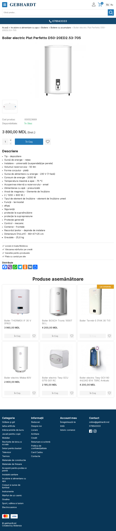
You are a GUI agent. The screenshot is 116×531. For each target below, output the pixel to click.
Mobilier (6, 438)
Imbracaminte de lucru (13, 430)
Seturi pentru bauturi (12, 448)
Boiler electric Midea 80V (17, 377)
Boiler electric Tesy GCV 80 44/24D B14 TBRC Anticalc (94, 379)
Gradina (5, 499)
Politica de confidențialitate (39, 447)
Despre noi (36, 426)
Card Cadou (37, 452)
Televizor (6, 452)
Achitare (35, 434)
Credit (34, 438)
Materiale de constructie (14, 460)
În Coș (29, 141)
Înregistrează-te (68, 422)
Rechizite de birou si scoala (12, 443)
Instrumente (8, 491)
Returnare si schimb (40, 441)
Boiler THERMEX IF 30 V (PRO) (17, 322)
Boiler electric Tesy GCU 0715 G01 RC (55, 379)
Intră (62, 426)
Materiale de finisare (12, 464)
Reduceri (35, 422)
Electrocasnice (9, 507)
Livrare (34, 430)
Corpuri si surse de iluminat (11, 486)
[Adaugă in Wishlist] (48, 141)
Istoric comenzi (67, 430)
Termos (6, 456)
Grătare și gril (8, 422)
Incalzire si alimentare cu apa (14, 479)
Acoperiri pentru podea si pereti (14, 469)
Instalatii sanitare (10, 474)
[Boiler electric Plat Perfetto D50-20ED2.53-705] (58, 70)
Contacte (35, 456)
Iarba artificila (8, 426)
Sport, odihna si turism (12, 503)
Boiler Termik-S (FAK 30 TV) (95, 320)
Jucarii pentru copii (11, 434)
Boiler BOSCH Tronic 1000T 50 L (57, 322)
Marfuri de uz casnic (12, 495)
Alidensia (17, 525)
